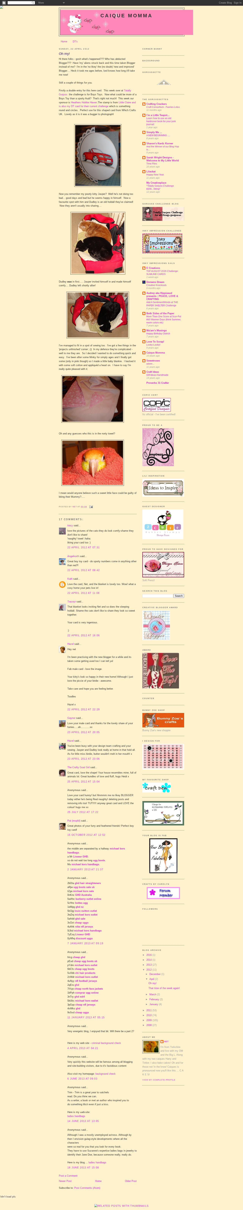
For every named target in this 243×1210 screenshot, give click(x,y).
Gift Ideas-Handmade (157, 375)
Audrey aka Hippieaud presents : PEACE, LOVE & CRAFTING (162, 296)
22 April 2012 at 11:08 (83, 593)
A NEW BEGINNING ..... (158, 135)
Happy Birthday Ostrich (158, 333)
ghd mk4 (79, 996)
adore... (150, 363)
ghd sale (80, 918)
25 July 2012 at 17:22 (82, 812)
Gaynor (71, 718)
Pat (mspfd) (73, 820)
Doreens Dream (155, 282)
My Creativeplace (156, 182)
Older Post (131, 1181)
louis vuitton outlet (86, 910)
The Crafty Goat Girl (78, 767)
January (154, 1004)
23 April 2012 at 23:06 (83, 758)
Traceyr (71, 601)
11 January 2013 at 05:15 (86, 1017)
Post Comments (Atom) (87, 1187)
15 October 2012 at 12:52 (86, 835)
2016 (149, 954)
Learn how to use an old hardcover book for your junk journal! (161, 121)
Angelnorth (73, 556)
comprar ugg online (87, 992)
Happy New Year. (155, 174)
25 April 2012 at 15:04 (83, 781)
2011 (149, 1010)
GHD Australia (83, 894)
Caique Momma (126, 15)
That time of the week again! (164, 988)
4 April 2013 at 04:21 (82, 1048)
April (152, 979)
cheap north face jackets (88, 988)
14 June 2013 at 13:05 (83, 1121)
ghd (77, 984)
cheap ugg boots (84, 969)
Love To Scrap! (155, 341)
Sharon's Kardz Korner (159, 143)
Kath (70, 578)
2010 (149, 1015)
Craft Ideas (152, 371)
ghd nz (80, 906)
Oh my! (152, 983)
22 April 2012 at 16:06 (83, 635)
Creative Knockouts (156, 285)
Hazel (70, 643)
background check (105, 1073)
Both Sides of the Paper (160, 313)
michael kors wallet (86, 1000)
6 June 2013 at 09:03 (82, 1078)
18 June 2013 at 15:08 (83, 1167)
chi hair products (85, 973)
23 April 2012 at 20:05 (83, 732)
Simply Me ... (154, 132)
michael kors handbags (85, 864)
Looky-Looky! (153, 344)
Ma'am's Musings (156, 330)
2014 (149, 959)
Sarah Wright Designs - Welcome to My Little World (162, 159)
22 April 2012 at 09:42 (83, 570)
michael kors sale (83, 891)
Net (166, 1041)
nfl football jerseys (86, 981)
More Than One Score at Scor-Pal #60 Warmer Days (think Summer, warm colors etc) (163, 319)
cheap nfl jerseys (85, 1004)
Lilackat (150, 171)
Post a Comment (68, 1175)
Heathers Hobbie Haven (84, 102)
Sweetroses (153, 360)
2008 (149, 1025)
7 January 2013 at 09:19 (85, 943)
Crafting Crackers (156, 104)
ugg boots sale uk (84, 887)
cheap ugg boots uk (85, 961)
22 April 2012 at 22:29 (83, 709)
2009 (149, 1020)
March (153, 994)
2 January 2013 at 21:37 (85, 869)
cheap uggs (81, 922)
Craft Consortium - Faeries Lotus (163, 107)
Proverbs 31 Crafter (157, 382)
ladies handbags (76, 1116)
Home (64, 41)
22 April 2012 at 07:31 (83, 547)
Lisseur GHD (80, 856)
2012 (149, 969)
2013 (149, 964)
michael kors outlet (86, 914)
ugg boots (99, 860)
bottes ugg (81, 902)
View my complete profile (158, 1080)
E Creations (153, 268)
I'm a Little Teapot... (158, 115)
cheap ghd (79, 957)
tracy (70, 525)
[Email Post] (91, 507)
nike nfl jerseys (84, 926)
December (155, 974)
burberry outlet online (88, 898)
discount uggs (84, 938)
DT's (75, 41)
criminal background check (106, 1043)
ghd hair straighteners (88, 883)
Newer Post (65, 1181)
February (154, 999)
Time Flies (151, 163)
